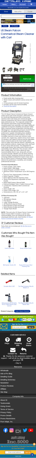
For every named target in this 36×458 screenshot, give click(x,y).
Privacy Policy (5, 412)
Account (22, 4)
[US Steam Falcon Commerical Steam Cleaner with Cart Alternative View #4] (22, 67)
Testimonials (5, 403)
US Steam (15, 26)
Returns (23, 354)
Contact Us (12, 354)
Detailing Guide (6, 377)
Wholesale (4, 370)
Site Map (3, 392)
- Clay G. (18, 363)
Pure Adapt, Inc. (6, 422)
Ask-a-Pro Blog (6, 374)
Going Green (5, 406)
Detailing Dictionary (7, 380)
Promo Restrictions (7, 419)
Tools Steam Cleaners (22, 311)
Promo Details (5, 415)
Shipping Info (18, 344)
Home (5, 4)
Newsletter (4, 383)
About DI (3, 400)
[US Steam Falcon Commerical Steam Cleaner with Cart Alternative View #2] (10, 67)
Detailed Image (18, 1)
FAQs (7, 343)
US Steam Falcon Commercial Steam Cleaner (17, 217)
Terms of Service (7, 409)
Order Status (28, 344)
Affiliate (3, 389)
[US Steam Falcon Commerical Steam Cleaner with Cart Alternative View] (4, 67)
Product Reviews (6, 386)
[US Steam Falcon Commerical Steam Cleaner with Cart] (18, 41)
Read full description (10, 106)
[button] (32, 455)
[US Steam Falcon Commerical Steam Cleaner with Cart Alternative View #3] (16, 67)
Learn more (32, 85)
